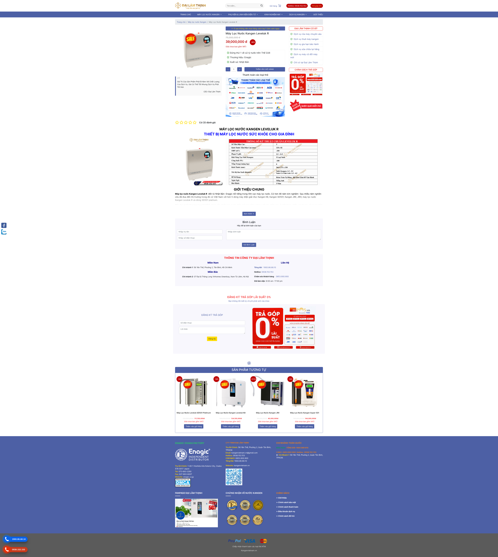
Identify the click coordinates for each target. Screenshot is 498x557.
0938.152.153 (268, 272)
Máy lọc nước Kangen (197, 22)
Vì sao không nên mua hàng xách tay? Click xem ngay (256, 28)
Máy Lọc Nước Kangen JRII (267, 413)
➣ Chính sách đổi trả (285, 516)
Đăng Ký (212, 339)
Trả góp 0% (317, 6)
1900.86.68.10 (240, 461)
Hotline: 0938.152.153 (297, 6)
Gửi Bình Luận (249, 245)
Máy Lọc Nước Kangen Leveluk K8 (230, 413)
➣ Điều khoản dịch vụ (285, 511)
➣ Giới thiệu (281, 498)
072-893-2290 (185, 471)
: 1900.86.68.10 (265, 267)
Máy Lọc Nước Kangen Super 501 (304, 413)
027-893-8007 (185, 474)
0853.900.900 (282, 276)
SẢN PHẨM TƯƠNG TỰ (249, 370)
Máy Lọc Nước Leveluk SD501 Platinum (194, 413)
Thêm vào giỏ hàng (265, 69)
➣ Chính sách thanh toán (287, 507)
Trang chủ (181, 22)
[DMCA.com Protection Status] (183, 482)
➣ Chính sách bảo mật (286, 502)
